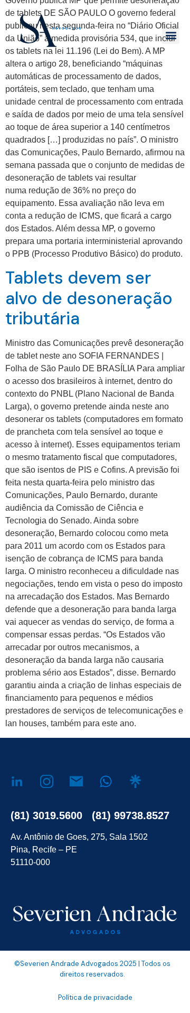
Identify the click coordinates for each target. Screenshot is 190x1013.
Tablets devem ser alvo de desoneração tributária (89, 298)
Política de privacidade (95, 997)
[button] (170, 35)
